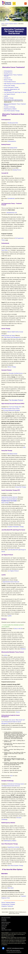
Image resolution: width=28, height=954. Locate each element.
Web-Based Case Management (12, 337)
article (5, 655)
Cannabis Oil (7, 78)
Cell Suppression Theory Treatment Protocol (13, 75)
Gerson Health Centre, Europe (15, 331)
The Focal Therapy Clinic (15, 406)
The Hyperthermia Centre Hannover (10, 785)
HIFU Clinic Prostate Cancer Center (10, 408)
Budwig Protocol (8, 73)
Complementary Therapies (8, 904)
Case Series (4, 250)
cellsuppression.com (11, 212)
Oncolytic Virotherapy (9, 107)
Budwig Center (13, 147)
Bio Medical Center (12, 453)
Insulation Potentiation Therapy (16, 526)
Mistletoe (23, 648)
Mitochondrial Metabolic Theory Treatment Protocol (15, 104)
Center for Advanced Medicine (9, 499)
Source (18, 712)
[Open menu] (14, 3)
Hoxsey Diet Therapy (9, 85)
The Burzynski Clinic (13, 122)
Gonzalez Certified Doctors (16, 373)
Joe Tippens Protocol (9, 94)
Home (2, 23)
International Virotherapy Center (16, 784)
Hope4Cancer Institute (13, 847)
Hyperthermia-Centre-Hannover (10, 581)
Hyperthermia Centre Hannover (9, 497)
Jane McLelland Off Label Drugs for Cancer (15, 92)
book (11, 775)
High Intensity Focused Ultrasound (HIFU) (14, 83)
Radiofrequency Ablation (10, 108)
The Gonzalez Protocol (10, 81)
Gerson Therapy (8, 79)
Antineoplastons (8, 71)
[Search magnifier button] (25, 3)
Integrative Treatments (7, 906)
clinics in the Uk (18, 628)
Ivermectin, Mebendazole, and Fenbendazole (12, 90)
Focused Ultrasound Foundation (12, 410)
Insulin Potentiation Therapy (11, 87)
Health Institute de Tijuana (8, 335)
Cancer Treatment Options (11, 23)
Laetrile (6, 96)
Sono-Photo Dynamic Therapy (11, 110)
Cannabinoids (11, 198)
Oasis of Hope (5, 502)
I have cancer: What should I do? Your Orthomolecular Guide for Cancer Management (13, 721)
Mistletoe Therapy (8, 98)
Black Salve (11, 888)
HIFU (24, 447)
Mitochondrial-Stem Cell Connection (13, 100)
